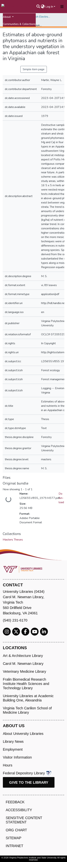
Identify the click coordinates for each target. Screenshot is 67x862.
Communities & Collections (19, 24)
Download (61, 498)
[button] (43, 6)
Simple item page (33, 69)
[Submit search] (38, 6)
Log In (49, 7)
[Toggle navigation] (62, 6)
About (7, 17)
